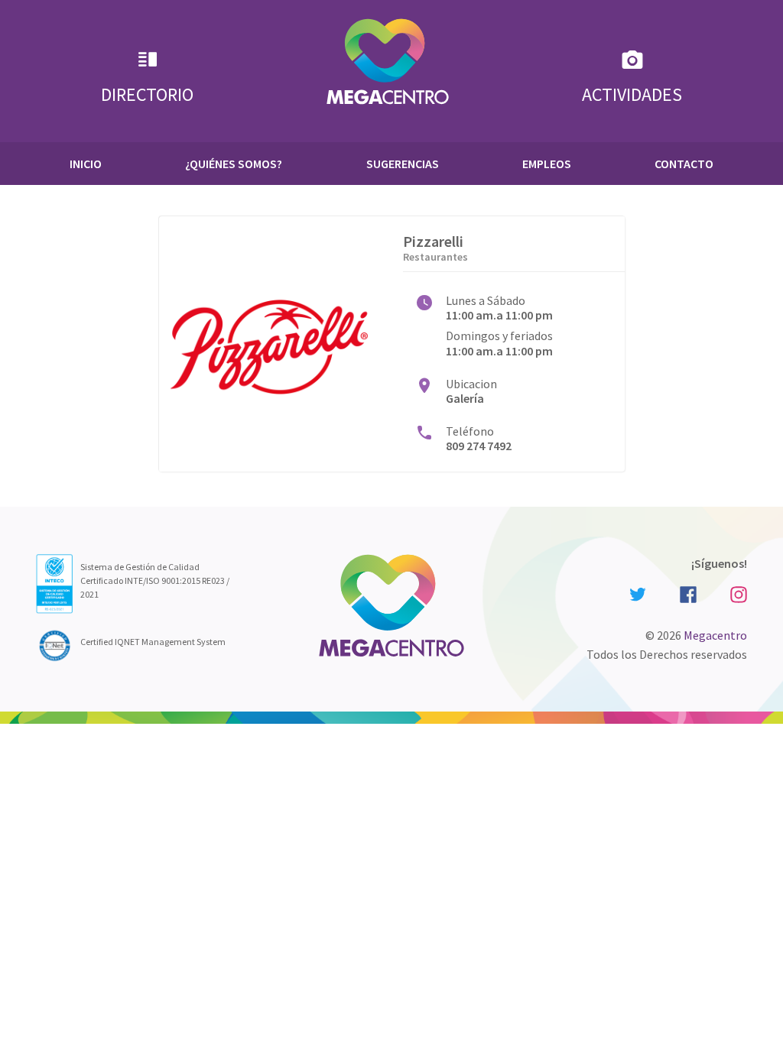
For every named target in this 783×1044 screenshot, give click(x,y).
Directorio (147, 94)
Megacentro (715, 635)
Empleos (546, 163)
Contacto (684, 163)
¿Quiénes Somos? (233, 163)
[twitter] (638, 593)
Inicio (86, 163)
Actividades (632, 94)
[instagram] (736, 593)
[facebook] (688, 593)
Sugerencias (402, 163)
